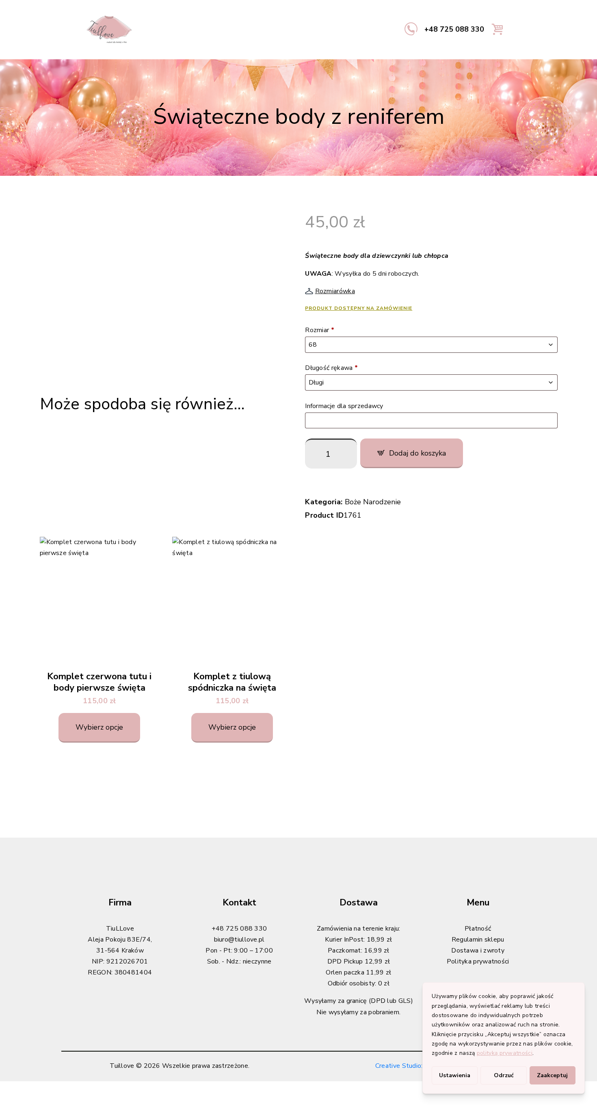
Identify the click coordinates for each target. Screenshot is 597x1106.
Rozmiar (319, 330)
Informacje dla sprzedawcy (345, 406)
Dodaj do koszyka (417, 453)
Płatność (478, 928)
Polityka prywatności (478, 961)
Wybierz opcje (99, 727)
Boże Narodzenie (373, 502)
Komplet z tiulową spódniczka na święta (232, 682)
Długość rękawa (331, 367)
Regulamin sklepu (478, 939)
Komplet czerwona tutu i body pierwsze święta (99, 682)
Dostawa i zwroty (477, 950)
